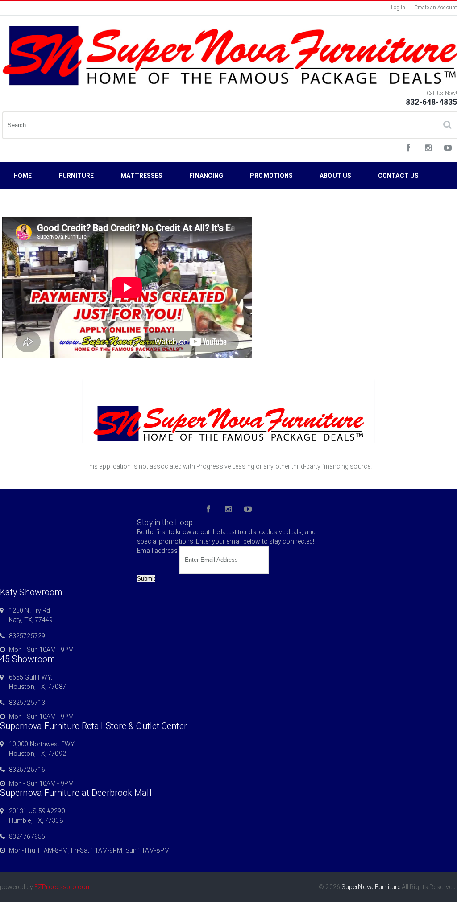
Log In (398, 7)
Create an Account (435, 7)
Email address (157, 550)
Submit (146, 578)
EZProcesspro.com (62, 886)
